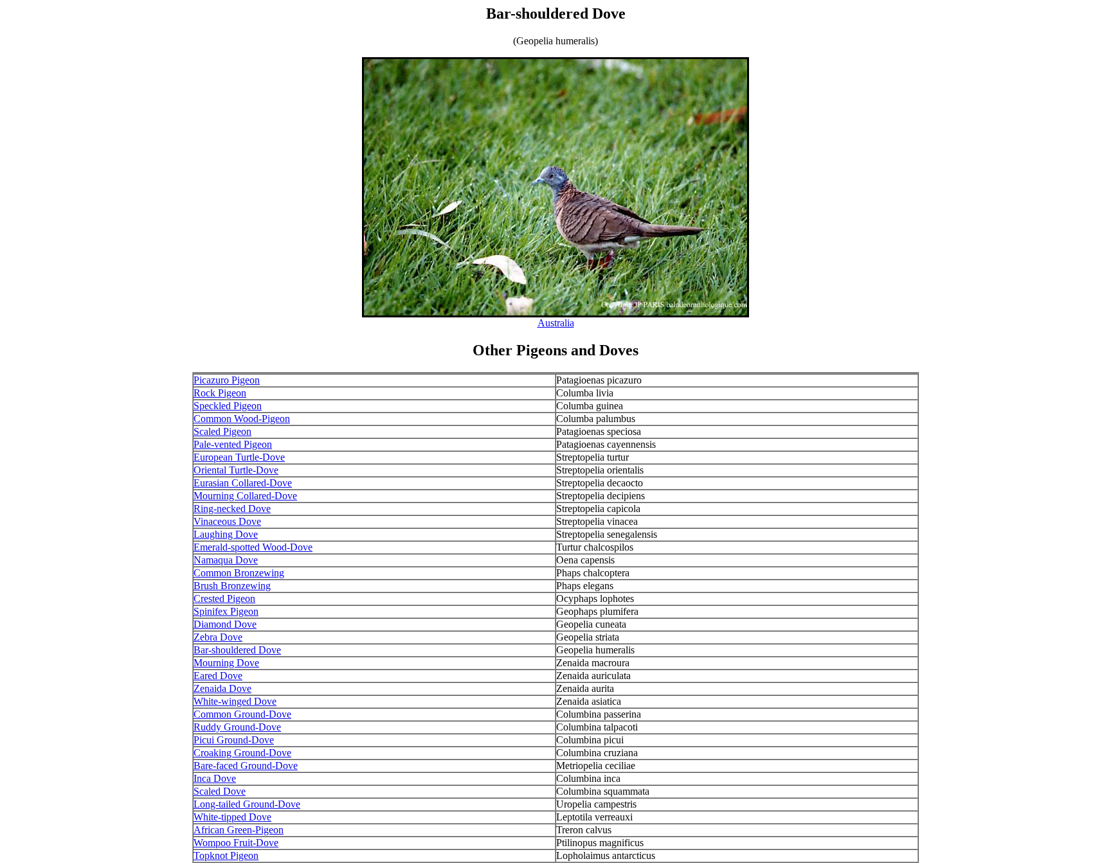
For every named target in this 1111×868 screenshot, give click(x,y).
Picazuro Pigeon (227, 380)
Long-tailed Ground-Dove (247, 804)
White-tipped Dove (232, 816)
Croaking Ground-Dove (242, 752)
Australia (555, 322)
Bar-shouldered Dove (237, 649)
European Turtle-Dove (239, 457)
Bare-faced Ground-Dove (246, 765)
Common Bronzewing (239, 572)
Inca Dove (215, 778)
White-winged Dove (235, 701)
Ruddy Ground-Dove (237, 727)
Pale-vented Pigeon (233, 444)
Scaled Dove (220, 791)
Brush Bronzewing (232, 585)
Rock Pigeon (220, 392)
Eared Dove (218, 675)
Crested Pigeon (224, 598)
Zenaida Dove (222, 688)
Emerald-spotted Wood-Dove (253, 547)
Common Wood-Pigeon (242, 418)
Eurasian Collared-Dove (243, 482)
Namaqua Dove (226, 559)
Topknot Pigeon (226, 855)
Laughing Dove (226, 534)
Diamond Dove (225, 624)
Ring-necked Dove (232, 508)
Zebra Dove (218, 637)
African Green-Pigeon (239, 829)
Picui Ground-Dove (234, 739)
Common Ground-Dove (242, 714)
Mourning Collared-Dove (245, 495)
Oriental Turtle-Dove (236, 470)
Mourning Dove (226, 662)
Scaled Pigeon (222, 431)
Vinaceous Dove (227, 521)
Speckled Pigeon (228, 405)
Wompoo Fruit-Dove (236, 842)
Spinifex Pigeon (226, 611)
